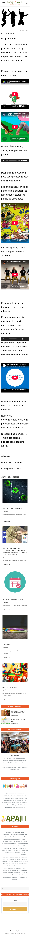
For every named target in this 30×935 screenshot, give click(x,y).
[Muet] (22, 160)
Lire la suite (7, 521)
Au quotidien (4, 30)
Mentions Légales (15, 931)
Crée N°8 (6, 644)
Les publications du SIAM (12, 599)
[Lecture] (3, 160)
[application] (15, 160)
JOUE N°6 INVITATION (10, 687)
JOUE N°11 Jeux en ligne (12, 508)
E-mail (15, 900)
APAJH (11, 933)
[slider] (25, 160)
